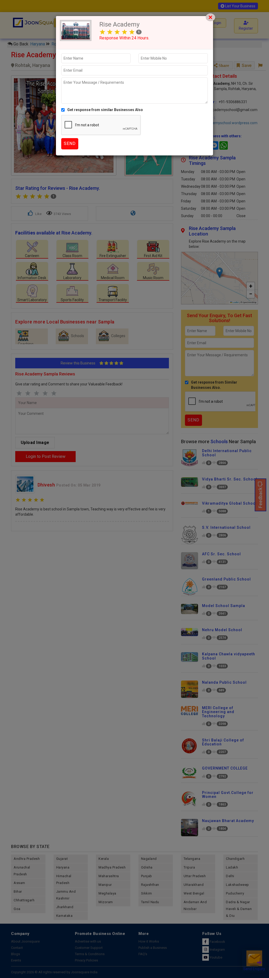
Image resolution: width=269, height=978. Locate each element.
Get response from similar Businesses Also (105, 110)
